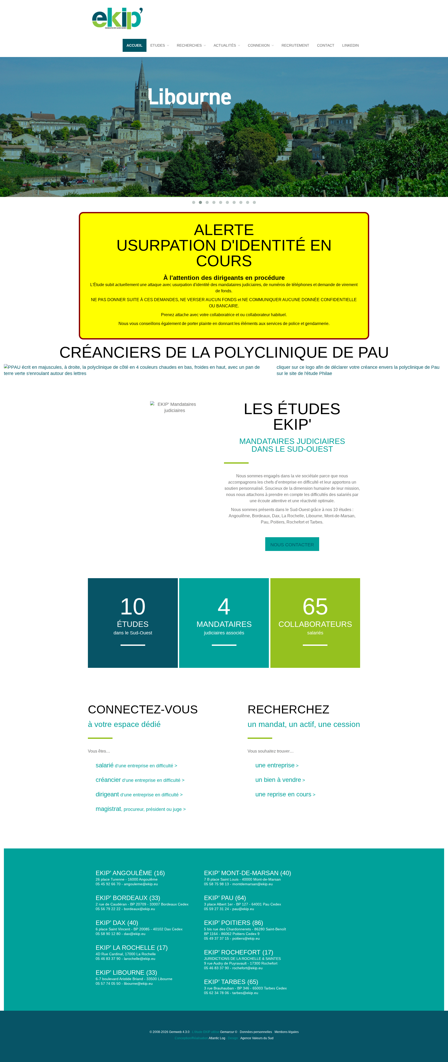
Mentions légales (287, 1032)
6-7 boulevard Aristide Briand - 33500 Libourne (134, 979)
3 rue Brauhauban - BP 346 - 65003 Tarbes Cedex (245, 988)
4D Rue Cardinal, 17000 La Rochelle (126, 954)
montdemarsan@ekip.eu (252, 884)
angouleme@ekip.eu (141, 884)
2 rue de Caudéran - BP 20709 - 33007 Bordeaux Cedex (142, 904)
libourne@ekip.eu (138, 983)
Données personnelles (256, 1032)
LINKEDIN (350, 45)
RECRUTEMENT (295, 45)
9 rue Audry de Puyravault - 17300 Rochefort (240, 963)
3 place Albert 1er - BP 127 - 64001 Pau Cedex (242, 904)
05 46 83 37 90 (108, 959)
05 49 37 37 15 (216, 938)
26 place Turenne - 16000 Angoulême (127, 879)
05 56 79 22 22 (108, 909)
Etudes (158, 45)
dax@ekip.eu (134, 934)
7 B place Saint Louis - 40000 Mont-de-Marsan (242, 879)
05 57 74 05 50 (108, 983)
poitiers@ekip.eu (246, 938)
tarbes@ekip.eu (245, 993)
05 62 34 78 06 (216, 993)
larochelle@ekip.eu (139, 959)
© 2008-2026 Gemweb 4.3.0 (170, 1032)
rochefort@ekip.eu (247, 968)
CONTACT (325, 45)
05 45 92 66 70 (108, 884)
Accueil (135, 45)
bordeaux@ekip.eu (139, 909)
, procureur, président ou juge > (141, 809)
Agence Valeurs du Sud (257, 1038)
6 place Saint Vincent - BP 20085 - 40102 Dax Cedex (139, 929)
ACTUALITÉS (225, 45)
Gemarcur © (228, 1032)
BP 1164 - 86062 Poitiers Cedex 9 (232, 934)
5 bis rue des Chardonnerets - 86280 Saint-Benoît (245, 929)
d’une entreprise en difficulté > (136, 765)
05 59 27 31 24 (216, 909)
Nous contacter (292, 544)
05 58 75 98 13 (216, 884)
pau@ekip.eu (243, 909)
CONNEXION (259, 45)
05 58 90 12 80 (108, 934)
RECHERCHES (190, 45)
